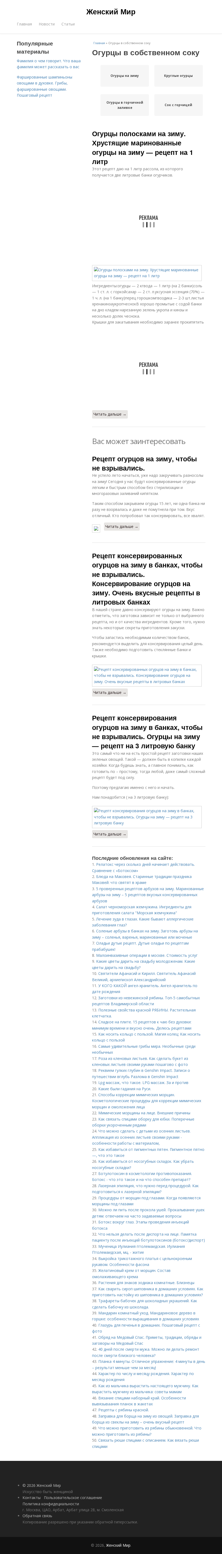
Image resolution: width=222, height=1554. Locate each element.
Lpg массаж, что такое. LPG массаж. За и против (143, 1082)
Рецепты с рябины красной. (123, 1409)
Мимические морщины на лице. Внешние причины (144, 1112)
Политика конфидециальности (50, 1503)
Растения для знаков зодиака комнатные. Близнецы (146, 1282)
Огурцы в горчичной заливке (124, 105)
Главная (24, 24)
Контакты (31, 1497)
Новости (47, 24)
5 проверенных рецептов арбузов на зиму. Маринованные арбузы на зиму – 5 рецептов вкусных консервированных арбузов (148, 894)
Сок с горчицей (178, 105)
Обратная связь (37, 1515)
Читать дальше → (109, 414)
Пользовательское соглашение (73, 1497)
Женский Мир (111, 11)
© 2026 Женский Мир (41, 1485)
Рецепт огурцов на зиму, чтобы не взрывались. (144, 463)
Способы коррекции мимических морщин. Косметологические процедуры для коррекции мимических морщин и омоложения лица (146, 1100)
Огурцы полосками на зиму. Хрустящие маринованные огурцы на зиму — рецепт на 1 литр (142, 147)
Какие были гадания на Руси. (124, 1088)
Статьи (68, 24)
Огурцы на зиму (124, 75)
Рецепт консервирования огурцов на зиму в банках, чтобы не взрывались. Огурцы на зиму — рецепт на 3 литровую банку (147, 731)
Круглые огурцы (178, 75)
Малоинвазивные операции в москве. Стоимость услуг (147, 955)
